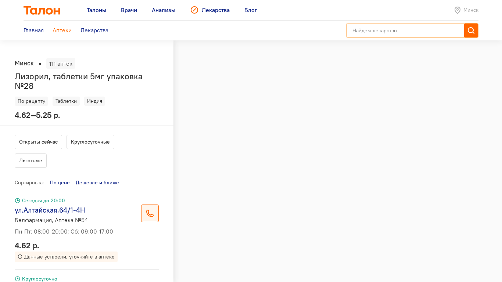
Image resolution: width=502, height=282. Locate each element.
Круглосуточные (90, 141)
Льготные (30, 160)
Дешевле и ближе (97, 182)
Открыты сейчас (38, 141)
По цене (60, 182)
